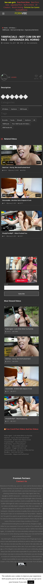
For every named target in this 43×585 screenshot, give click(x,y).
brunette (5, 120)
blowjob (19, 120)
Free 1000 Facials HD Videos (21, 124)
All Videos (12, 28)
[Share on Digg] (21, 96)
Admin (13, 77)
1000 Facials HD (7, 127)
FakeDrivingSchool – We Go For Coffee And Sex (19, 450)
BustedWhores (21, 10)
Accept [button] (31, 582)
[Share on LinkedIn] (16, 96)
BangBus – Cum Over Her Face (13, 452)
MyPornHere (29, 5)
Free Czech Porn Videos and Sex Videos (22, 429)
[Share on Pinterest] (12, 96)
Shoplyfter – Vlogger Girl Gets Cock (15, 448)
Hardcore (14, 109)
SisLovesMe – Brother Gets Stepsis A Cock (16, 200)
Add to (36, 78)
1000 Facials (23, 109)
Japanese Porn (16, 5)
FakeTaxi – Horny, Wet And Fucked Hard (16, 167)
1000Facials (5, 124)
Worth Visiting (17, 7)
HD (34, 120)
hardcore (28, 120)
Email (6, 284)
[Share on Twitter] (7, 96)
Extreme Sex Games (31, 7)
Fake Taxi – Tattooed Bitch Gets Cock (15, 446)
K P (4, 203)
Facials (12, 120)
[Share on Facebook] (3, 96)
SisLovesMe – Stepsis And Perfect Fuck (16, 454)
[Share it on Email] (25, 96)
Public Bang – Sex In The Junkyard (14, 444)
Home (6, 28)
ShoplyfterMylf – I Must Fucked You (14, 233)
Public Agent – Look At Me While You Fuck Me (19, 329)
